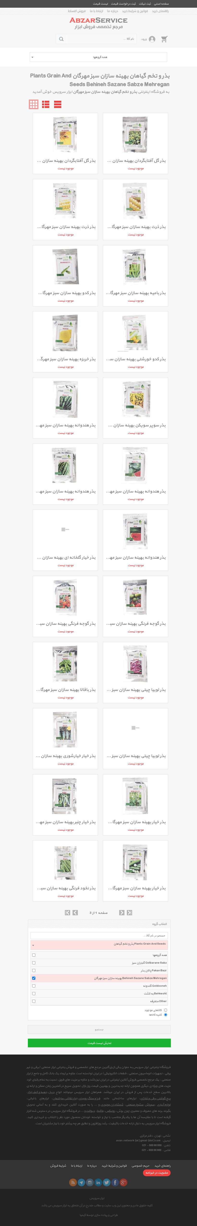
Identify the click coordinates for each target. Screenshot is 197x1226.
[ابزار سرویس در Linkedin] (98, 1182)
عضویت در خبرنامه (156, 1172)
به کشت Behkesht (155, 994)
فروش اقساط (77, 11)
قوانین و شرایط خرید (135, 11)
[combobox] (98, 57)
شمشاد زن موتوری (112, 1104)
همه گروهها (160, 955)
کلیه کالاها (155, 1015)
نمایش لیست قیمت (99, 1043)
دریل (51, 1092)
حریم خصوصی (140, 1165)
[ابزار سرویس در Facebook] (115, 1182)
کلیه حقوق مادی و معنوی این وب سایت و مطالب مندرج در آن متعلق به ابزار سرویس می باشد (97, 1205)
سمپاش (149, 1104)
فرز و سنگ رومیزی (89, 1098)
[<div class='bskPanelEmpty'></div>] (164, 39)
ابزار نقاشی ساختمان (65, 1098)
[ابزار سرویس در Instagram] (90, 1182)
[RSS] (73, 1182)
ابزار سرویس (96, 1198)
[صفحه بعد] (121, 912)
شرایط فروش (58, 1165)
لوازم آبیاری (164, 1104)
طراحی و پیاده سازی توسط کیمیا (99, 1215)
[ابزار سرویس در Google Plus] (123, 1182)
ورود (144, 39)
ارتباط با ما (96, 11)
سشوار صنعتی (134, 1104)
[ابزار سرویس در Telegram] (81, 1182)
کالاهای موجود (153, 1010)
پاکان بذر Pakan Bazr (154, 970)
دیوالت (90, 1111)
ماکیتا (100, 1111)
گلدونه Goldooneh (155, 986)
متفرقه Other (158, 1001)
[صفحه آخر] (129, 912)
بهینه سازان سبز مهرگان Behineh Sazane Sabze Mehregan (130, 978)
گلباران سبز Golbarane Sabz (149, 963)
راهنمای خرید (160, 11)
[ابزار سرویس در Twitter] (107, 1182)
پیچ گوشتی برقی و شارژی (155, 1098)
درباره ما (112, 11)
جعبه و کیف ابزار (37, 1092)
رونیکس (110, 1111)
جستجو (99, 1030)
